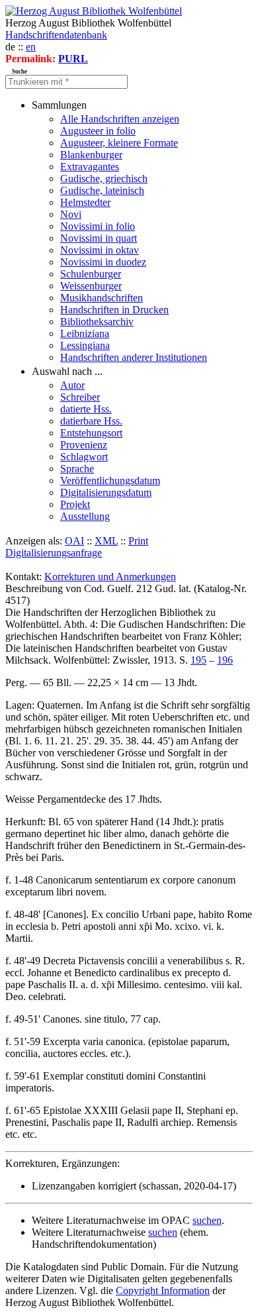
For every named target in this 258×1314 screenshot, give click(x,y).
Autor (72, 385)
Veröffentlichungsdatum (110, 480)
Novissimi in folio (97, 226)
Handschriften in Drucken (114, 309)
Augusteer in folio (98, 130)
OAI (74, 540)
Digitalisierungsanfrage (53, 552)
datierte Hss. (86, 409)
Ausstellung (85, 516)
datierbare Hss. (91, 421)
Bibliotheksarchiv (97, 321)
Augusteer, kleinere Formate (119, 142)
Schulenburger (90, 273)
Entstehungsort (91, 432)
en (31, 46)
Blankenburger (91, 154)
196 (225, 660)
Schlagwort (84, 456)
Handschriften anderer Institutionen (133, 357)
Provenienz (83, 444)
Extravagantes (89, 166)
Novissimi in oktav (99, 250)
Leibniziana (84, 333)
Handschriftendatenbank (56, 34)
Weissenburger (91, 285)
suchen (207, 1220)
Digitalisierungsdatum (105, 492)
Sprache (77, 468)
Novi (70, 214)
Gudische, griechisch (104, 178)
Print (138, 540)
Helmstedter (85, 202)
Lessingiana (85, 345)
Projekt (75, 504)
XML (106, 540)
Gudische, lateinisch (102, 190)
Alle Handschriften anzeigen (119, 119)
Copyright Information (163, 1290)
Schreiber (80, 397)
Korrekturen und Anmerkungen (110, 576)
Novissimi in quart (98, 238)
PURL (73, 58)
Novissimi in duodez (103, 262)
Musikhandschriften (101, 297)
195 (198, 660)
